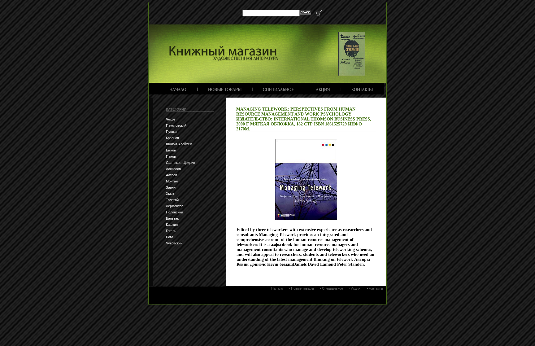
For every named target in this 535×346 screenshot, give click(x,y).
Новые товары (302, 288)
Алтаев (171, 175)
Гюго (169, 237)
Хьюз (170, 193)
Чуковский (174, 243)
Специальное (332, 288)
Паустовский (176, 125)
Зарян (171, 187)
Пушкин (172, 132)
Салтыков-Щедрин (180, 162)
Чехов (171, 119)
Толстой (172, 200)
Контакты (375, 288)
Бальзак (172, 218)
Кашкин (172, 224)
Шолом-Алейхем (179, 144)
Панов (171, 156)
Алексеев (173, 169)
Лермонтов (174, 206)
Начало (277, 288)
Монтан (172, 181)
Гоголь (171, 231)
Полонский (174, 212)
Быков (171, 150)
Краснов (172, 138)
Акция (355, 288)
